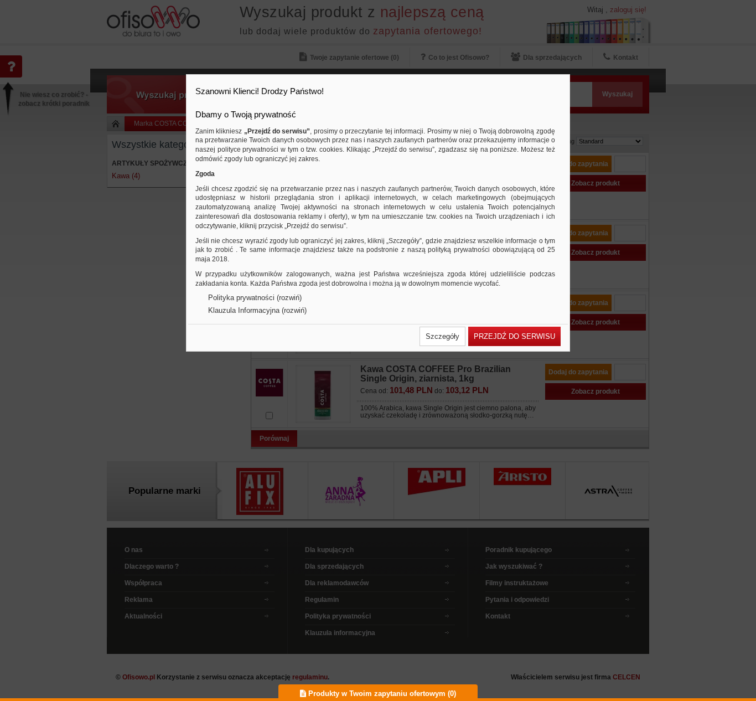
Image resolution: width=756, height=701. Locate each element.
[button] (442, 336)
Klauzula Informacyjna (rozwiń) (257, 310)
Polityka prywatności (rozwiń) (255, 297)
